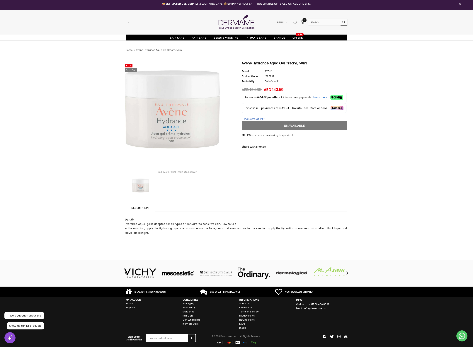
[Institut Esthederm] (331, 273)
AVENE (268, 71)
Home (129, 50)
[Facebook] (324, 336)
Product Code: (250, 76)
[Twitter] (332, 336)
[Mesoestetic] (142, 273)
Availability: (248, 81)
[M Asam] (293, 272)
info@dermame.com (316, 308)
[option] (178, 109)
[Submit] (191, 338)
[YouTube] (345, 336)
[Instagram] (339, 336)
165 (249, 135)
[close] (460, 5)
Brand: (245, 71)
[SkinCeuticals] (180, 273)
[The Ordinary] (217, 273)
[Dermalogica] (255, 273)
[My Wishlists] (294, 22)
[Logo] (236, 22)
